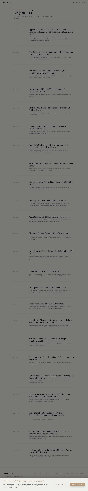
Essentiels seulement (61, 484)
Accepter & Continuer (77, 484)
